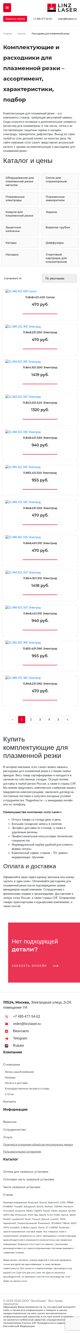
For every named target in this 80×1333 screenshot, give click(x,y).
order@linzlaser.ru (67, 19)
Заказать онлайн (30, 965)
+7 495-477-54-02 (42, 19)
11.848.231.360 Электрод (40, 683)
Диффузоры (55, 242)
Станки (8, 1194)
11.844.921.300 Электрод (40, 367)
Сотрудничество (14, 1129)
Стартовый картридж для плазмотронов (56, 258)
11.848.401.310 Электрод (40, 543)
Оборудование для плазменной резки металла (20, 181)
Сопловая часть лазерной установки (28, 1179)
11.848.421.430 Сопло (40, 297)
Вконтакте (21, 1031)
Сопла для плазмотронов (56, 179)
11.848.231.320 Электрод (40, 508)
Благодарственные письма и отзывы (27, 1088)
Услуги (7, 1137)
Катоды (11, 242)
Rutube (18, 1045)
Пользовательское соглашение (22, 1151)
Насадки (12, 254)
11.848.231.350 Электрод (40, 332)
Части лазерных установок (21, 1187)
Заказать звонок (15, 18)
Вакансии (9, 1121)
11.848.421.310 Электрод (40, 613)
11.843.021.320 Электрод (40, 402)
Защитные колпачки (13, 229)
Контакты (9, 1101)
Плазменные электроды (15, 198)
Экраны (51, 212)
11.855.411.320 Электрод (40, 472)
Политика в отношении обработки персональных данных (38, 1144)
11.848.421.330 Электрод (40, 437)
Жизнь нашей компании (19, 1071)
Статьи (9, 1094)
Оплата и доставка (16, 1083)
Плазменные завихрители (55, 198)
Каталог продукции (7, 7)
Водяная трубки (58, 227)
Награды (10, 1077)
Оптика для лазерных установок (25, 1171)
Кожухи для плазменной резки (19, 213)
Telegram (20, 1038)
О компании (11, 1064)
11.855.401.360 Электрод (40, 648)
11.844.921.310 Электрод (40, 578)
